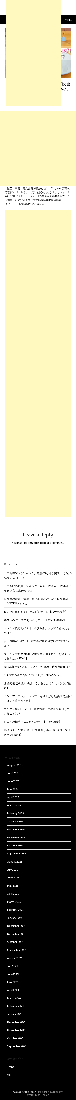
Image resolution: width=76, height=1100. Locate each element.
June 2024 (13, 973)
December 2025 (16, 829)
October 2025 (15, 845)
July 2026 (12, 773)
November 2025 (16, 837)
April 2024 (13, 990)
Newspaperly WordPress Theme (45, 1093)
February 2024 (15, 1006)
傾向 (9, 1074)
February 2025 (15, 909)
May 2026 (12, 789)
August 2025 (14, 861)
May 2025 (12, 885)
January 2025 (15, 917)
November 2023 (16, 1030)
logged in (33, 542)
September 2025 (17, 853)
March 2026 (14, 805)
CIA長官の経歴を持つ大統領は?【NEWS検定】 (33, 675)
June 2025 (13, 877)
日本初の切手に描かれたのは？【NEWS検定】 (33, 721)
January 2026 (15, 821)
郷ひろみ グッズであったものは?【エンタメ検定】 (35, 620)
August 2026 (14, 765)
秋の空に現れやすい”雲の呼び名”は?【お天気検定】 (36, 611)
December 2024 (16, 925)
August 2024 (14, 957)
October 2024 (15, 941)
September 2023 (17, 1046)
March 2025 (14, 901)
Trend (10, 1066)
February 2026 (15, 813)
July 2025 (12, 869)
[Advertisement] (38, 148)
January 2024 (15, 1014)
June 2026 (13, 781)
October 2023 (15, 1038)
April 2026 (13, 797)
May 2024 (12, 981)
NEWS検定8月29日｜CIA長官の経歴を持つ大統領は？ (37, 666)
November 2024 (16, 933)
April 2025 (13, 893)
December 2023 (16, 1022)
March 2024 (14, 998)
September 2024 (17, 949)
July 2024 (12, 966)
